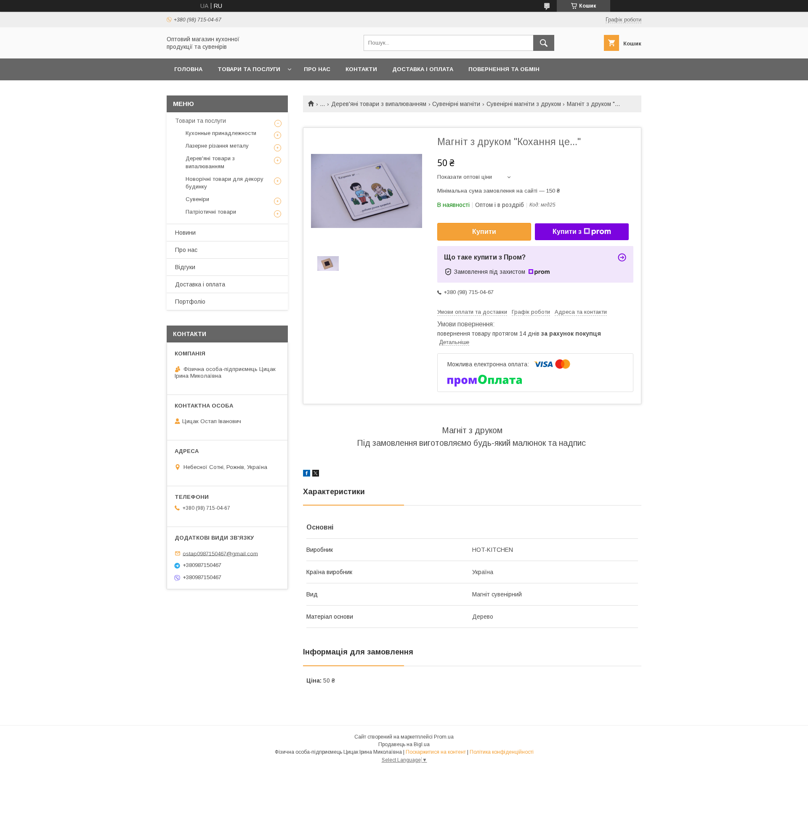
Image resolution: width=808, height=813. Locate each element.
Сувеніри (197, 199)
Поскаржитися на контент (436, 752)
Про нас (317, 69)
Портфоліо (190, 301)
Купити (484, 231)
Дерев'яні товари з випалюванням (378, 104)
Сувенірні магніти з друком (523, 104)
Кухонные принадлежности (221, 133)
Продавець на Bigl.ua (404, 744)
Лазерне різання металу (217, 146)
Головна (188, 69)
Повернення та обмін (504, 69)
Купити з (567, 231)
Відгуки (185, 267)
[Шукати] (543, 43)
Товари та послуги (249, 69)
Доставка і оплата (422, 69)
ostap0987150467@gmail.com (220, 553)
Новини (185, 232)
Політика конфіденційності (502, 752)
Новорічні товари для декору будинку (224, 183)
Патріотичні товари (211, 212)
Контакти (361, 69)
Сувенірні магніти (456, 104)
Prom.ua (444, 737)
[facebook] (306, 474)
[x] (315, 474)
